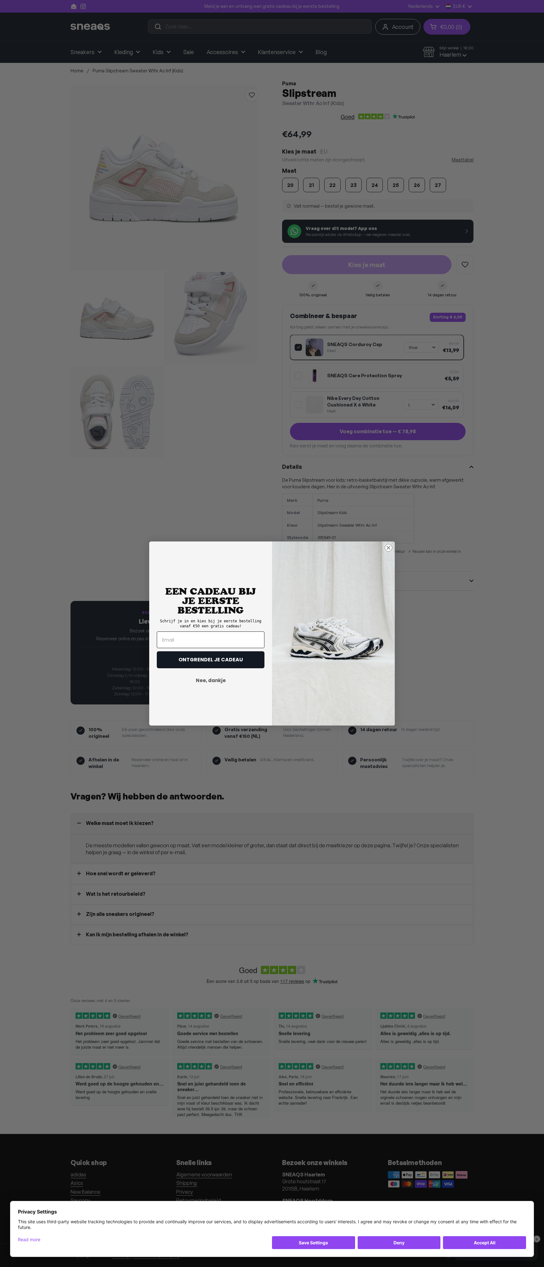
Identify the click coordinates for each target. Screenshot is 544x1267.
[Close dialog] (388, 548)
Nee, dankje (211, 680)
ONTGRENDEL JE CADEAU (210, 659)
